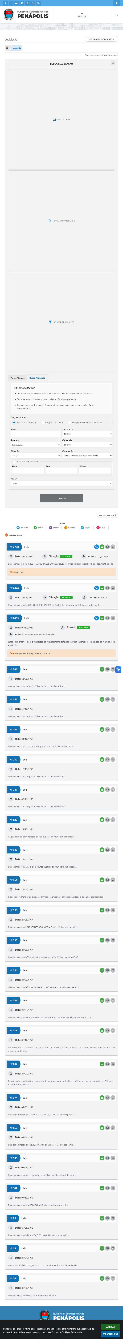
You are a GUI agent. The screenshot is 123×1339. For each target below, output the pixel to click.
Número (83, 466)
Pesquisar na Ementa (26, 422)
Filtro (13, 429)
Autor (14, 478)
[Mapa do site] (32, 3)
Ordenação (67, 451)
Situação (15, 451)
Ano (48, 466)
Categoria (67, 440)
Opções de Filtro (19, 417)
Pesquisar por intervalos (27, 461)
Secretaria (67, 429)
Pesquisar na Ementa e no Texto (87, 422)
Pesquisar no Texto (54, 422)
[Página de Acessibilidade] (38, 3)
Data (14, 466)
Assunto (15, 440)
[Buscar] (116, 15)
